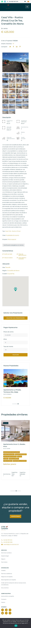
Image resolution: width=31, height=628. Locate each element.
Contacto (3, 599)
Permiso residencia (6, 573)
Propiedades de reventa (12, 235)
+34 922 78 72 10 (13, 1)
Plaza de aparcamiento (22, 254)
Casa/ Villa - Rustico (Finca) (12, 231)
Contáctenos (15, 516)
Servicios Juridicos (6, 553)
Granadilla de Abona (13, 270)
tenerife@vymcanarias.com (11, 544)
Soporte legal (5, 556)
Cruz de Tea (10, 273)
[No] (29, 623)
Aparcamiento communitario (11, 452)
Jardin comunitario (9, 454)
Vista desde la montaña (22, 258)
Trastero (6, 458)
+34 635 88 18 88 (7, 542)
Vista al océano (8, 257)
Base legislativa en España (8, 579)
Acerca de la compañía (7, 596)
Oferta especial (12, 239)
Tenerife (7, 267)
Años (5, 339)
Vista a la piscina (13, 458)
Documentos (5, 588)
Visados (3, 570)
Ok (16, 625)
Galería (3, 602)
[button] (15, 289)
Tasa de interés (8, 346)
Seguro (3, 559)
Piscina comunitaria (20, 454)
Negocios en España (6, 576)
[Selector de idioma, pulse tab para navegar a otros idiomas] (28, 1)
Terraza (19, 456)
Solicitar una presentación (15, 318)
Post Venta (4, 562)
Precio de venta (8, 331)
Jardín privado (8, 254)
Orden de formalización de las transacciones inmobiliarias (13, 583)
